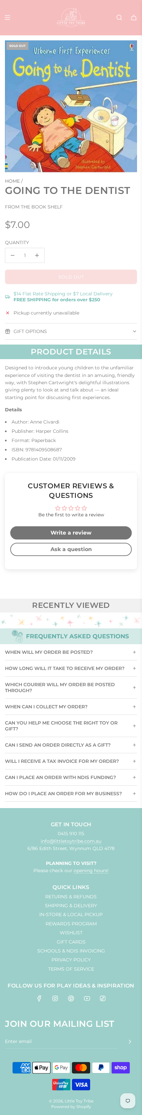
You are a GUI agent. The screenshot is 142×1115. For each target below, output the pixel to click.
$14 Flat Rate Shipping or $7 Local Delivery (63, 297)
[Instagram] (55, 998)
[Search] (119, 17)
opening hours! (91, 870)
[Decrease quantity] (12, 255)
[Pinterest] (71, 998)
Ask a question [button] (71, 549)
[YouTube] (87, 998)
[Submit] (130, 1041)
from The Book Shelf (34, 207)
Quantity (17, 242)
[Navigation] (7, 17)
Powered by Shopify (71, 1106)
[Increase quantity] (37, 255)
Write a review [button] (71, 533)
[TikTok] (102, 998)
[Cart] (133, 17)
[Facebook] (39, 998)
